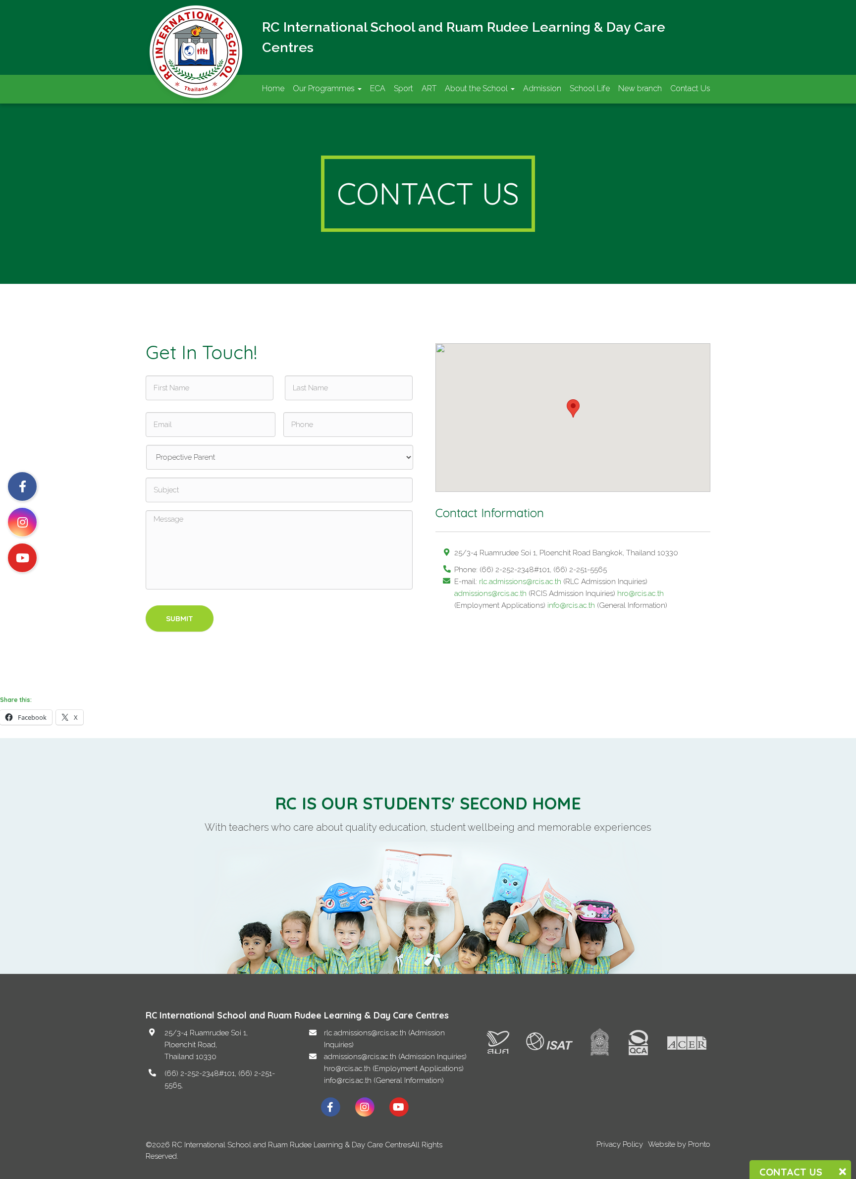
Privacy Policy (619, 1144)
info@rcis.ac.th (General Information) (384, 1080)
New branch (640, 88)
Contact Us (690, 88)
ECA (377, 88)
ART (429, 88)
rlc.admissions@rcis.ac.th (520, 581)
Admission (542, 88)
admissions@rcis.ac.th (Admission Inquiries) (395, 1056)
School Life (590, 88)
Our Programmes (325, 88)
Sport (403, 88)
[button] (573, 408)
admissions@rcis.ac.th (490, 593)
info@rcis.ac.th (571, 605)
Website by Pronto (679, 1144)
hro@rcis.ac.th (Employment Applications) (394, 1068)
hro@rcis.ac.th (640, 593)
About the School (477, 88)
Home (273, 88)
